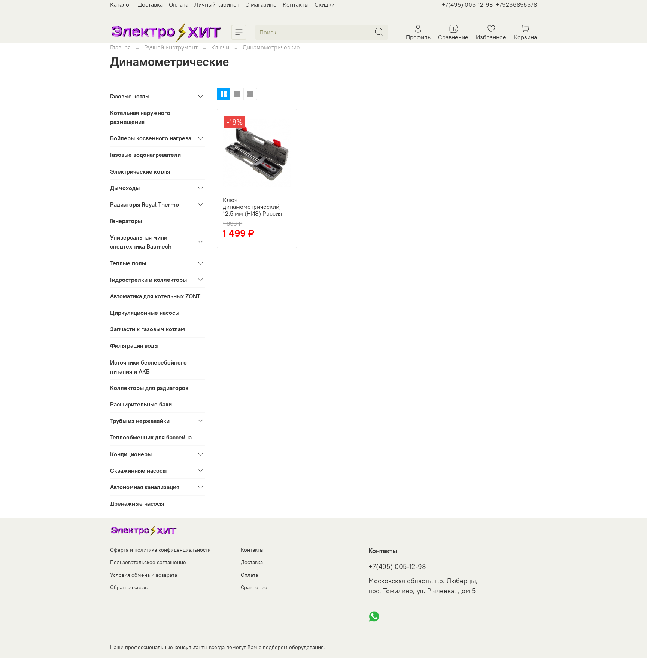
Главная (120, 47)
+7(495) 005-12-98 (467, 4)
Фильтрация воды (134, 345)
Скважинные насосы (138, 470)
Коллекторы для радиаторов (149, 388)
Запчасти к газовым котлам (147, 329)
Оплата (178, 4)
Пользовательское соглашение (148, 562)
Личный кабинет (216, 4)
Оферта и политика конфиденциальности (160, 549)
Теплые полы (128, 263)
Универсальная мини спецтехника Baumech (140, 242)
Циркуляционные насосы (144, 312)
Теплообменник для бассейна (151, 437)
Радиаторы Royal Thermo (144, 204)
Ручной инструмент (171, 47)
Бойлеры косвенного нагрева (150, 138)
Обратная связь (129, 587)
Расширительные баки (141, 404)
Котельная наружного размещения (140, 117)
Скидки (325, 4)
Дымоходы (125, 188)
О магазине (261, 4)
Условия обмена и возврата (143, 575)
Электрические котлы (140, 171)
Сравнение (254, 587)
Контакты (296, 4)
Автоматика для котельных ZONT (155, 296)
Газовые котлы (129, 96)
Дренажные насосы (137, 503)
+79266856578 (516, 4)
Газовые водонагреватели (145, 154)
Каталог (121, 4)
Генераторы (126, 221)
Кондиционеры (131, 454)
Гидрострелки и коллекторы (148, 279)
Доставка (150, 4)
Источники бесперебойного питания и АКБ (148, 367)
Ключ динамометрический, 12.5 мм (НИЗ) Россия (252, 206)
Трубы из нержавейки (140, 420)
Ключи (220, 47)
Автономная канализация (144, 487)
